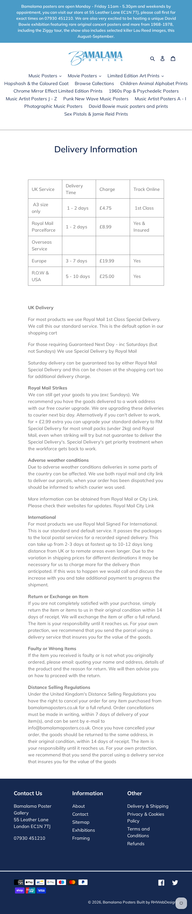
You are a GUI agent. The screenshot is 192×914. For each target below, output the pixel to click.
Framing (81, 838)
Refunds (135, 843)
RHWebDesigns (164, 902)
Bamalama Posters (119, 902)
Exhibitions (83, 830)
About (78, 806)
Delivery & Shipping (147, 806)
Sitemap (81, 822)
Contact (80, 814)
